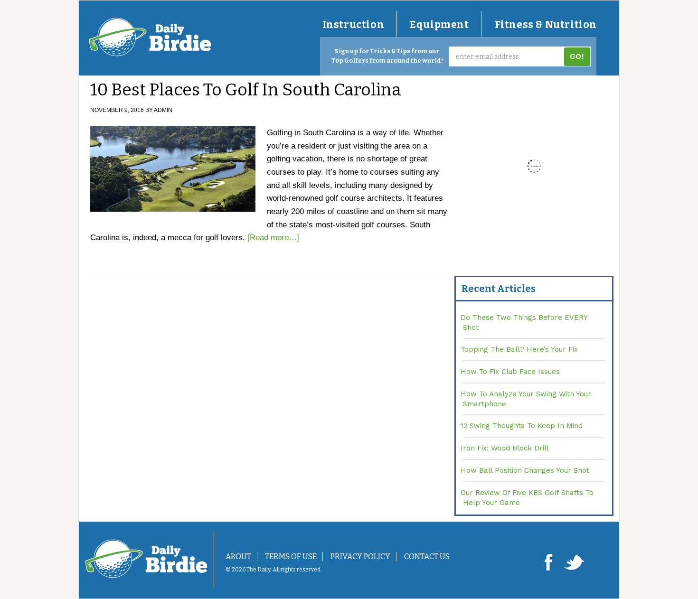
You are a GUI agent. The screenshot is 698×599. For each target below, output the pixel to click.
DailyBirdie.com (150, 37)
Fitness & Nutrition (546, 25)
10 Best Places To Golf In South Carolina (245, 89)
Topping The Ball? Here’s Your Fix (519, 349)
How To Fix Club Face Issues (510, 371)
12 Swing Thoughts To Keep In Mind (522, 425)
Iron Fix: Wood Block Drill (505, 448)
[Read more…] (273, 237)
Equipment (439, 25)
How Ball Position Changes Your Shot (525, 470)
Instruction (353, 25)
